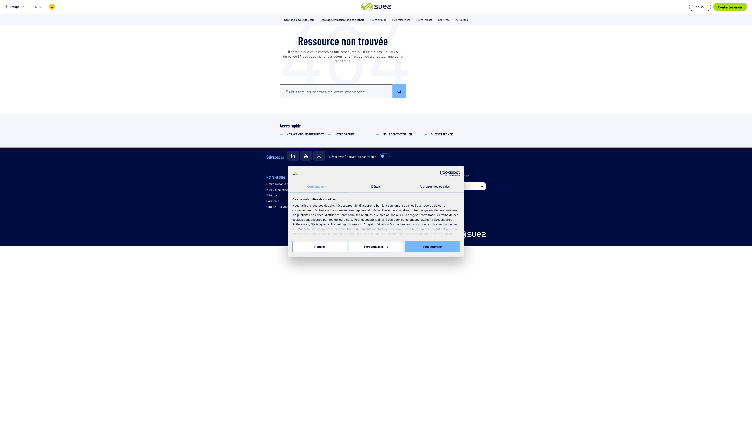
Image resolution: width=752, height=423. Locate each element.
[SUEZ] (469, 235)
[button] (376, 7)
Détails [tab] (376, 186)
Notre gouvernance (279, 189)
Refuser (319, 246)
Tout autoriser (432, 246)
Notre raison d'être (279, 184)
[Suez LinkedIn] (293, 156)
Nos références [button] (401, 19)
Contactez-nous (730, 6)
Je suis (699, 7)
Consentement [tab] (317, 186)
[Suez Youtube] (306, 156)
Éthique (271, 195)
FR (35, 7)
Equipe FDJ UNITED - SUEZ (285, 206)
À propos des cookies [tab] (435, 186)
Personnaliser (373, 246)
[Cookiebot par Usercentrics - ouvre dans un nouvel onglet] (443, 173)
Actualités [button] (462, 19)
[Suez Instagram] (319, 156)
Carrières (272, 201)
